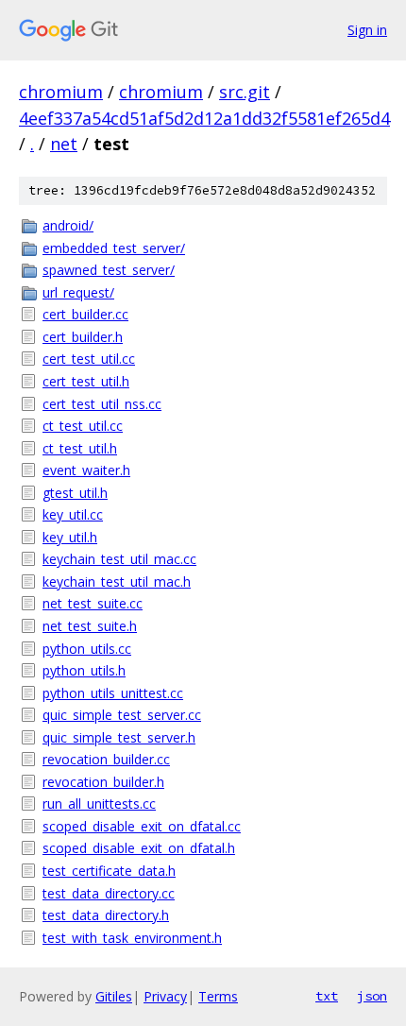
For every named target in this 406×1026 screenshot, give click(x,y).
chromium (61, 91)
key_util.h (69, 537)
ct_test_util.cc (82, 426)
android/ (67, 225)
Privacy (165, 996)
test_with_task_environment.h (132, 938)
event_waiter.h (86, 470)
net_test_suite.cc (92, 603)
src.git (244, 91)
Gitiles (113, 996)
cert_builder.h (82, 337)
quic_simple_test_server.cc (121, 715)
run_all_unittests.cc (99, 803)
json (372, 995)
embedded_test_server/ (113, 248)
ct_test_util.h (79, 448)
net (63, 143)
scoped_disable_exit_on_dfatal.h (138, 848)
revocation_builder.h (103, 782)
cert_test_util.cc (88, 359)
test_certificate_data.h (109, 871)
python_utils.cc (86, 649)
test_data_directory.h (105, 915)
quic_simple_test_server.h (118, 737)
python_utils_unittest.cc (112, 693)
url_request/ (78, 292)
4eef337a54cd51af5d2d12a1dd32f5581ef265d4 (204, 118)
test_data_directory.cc (108, 893)
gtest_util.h (75, 493)
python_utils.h (84, 670)
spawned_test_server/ (108, 270)
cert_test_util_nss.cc (101, 404)
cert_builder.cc (85, 314)
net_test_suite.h (89, 626)
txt (326, 995)
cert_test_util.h (85, 381)
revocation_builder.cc (106, 759)
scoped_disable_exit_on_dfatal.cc (141, 826)
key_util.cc (72, 514)
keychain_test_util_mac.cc (119, 559)
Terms (218, 996)
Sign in (367, 30)
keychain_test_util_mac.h (116, 581)
